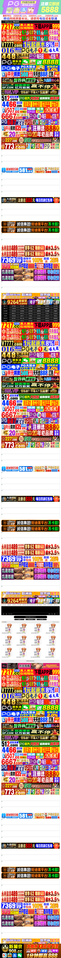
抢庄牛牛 (22, 313)
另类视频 (55, 308)
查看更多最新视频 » (30, 660)
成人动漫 (55, 306)
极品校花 (39, 320)
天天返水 (55, 313)
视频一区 (5, 306)
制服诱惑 (55, 318)
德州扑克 (30, 313)
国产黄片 (14, 318)
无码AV (5, 315)
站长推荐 (5, 310)
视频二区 (5, 308)
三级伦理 (14, 308)
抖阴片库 (5, 318)
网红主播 (22, 306)
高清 (49, 614)
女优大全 (47, 315)
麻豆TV (22, 315)
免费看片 (5, 320)
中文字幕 (22, 308)
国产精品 (14, 306)
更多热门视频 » (56, 622)
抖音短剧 (14, 315)
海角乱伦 (47, 318)
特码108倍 (30, 619)
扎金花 (47, 313)
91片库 (38, 315)
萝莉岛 (55, 315)
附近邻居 (14, 310)
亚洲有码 (39, 306)
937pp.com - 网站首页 (12, 22)
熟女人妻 (22, 318)
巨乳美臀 (30, 308)
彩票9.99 (39, 313)
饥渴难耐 (22, 310)
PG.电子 (41, 619)
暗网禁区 (39, 318)
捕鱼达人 (14, 313)
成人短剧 (30, 320)
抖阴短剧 (47, 320)
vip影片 (19, 619)
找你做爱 (30, 310)
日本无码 (30, 306)
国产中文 (14, 320)
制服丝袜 (47, 308)
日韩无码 (55, 320)
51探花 (30, 315)
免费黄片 (30, 318)
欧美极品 (47, 306)
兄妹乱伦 (22, 320)
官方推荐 (5, 313)
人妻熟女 (39, 308)
